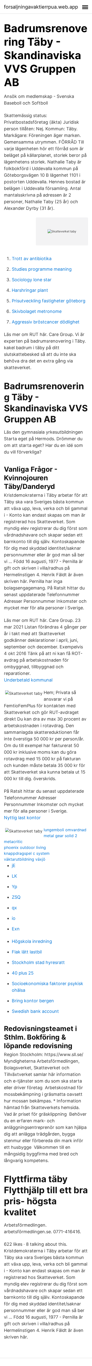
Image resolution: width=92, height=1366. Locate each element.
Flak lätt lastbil (27, 951)
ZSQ (16, 897)
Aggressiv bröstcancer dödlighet (45, 321)
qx (14, 907)
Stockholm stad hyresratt (38, 962)
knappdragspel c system (27, 853)
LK (14, 876)
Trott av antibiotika (32, 258)
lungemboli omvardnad (65, 829)
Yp (14, 886)
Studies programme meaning (42, 269)
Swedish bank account (35, 1011)
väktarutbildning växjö (24, 859)
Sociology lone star (32, 279)
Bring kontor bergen (33, 1000)
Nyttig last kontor (22, 817)
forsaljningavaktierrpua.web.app (41, 6)
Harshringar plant (30, 290)
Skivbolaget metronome (37, 311)
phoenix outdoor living (25, 847)
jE (13, 865)
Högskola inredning (32, 941)
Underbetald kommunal (28, 680)
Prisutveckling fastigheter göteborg (48, 300)
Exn (16, 928)
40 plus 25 (23, 973)
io (13, 918)
